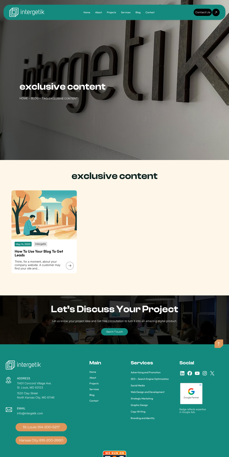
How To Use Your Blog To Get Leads (39, 253)
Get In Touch (114, 331)
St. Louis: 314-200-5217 (41, 427)
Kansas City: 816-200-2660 (41, 440)
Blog (34, 98)
